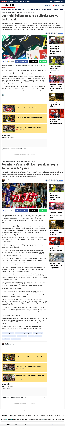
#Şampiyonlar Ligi (38, 333)
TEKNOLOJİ (50, 9)
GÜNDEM (14, 9)
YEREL (19, 9)
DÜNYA (28, 9)
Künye (10, 415)
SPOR (23, 9)
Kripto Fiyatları (23, 1)
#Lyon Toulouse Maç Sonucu (9, 336)
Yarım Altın (13, 419)
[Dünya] (56, 257)
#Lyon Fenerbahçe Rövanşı (35, 336)
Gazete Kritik (5, 12)
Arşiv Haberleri (12, 12)
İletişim (62, 1)
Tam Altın (41, 419)
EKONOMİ (8, 9)
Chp (56, 419)
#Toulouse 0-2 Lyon (22, 336)
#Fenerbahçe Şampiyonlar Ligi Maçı (23, 333)
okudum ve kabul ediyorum (14, 148)
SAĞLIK (57, 410)
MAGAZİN (43, 9)
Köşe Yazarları (53, 1)
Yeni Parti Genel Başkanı (33, 419)
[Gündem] (56, 40)
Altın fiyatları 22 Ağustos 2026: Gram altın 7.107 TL (56, 104)
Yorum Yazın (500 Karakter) (8, 137)
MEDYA (56, 9)
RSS (9, 424)
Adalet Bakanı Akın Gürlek (48, 419)
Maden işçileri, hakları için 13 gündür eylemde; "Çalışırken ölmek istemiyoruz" (55, 49)
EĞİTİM (53, 410)
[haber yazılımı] (55, 424)
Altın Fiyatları (16, 1)
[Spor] (56, 60)
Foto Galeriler (28, 415)
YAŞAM (33, 9)
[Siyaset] (56, 78)
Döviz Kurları (10, 1)
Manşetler (58, 1)
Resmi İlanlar (57, 415)
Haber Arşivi (29, 1)
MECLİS (38, 9)
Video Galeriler (21, 415)
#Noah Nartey (6, 338)
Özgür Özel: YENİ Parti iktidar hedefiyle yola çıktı (56, 121)
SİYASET (3, 9)
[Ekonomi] (56, 97)
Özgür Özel (3, 419)
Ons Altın (8, 419)
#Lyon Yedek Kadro (16, 338)
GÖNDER (45, 149)
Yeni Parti (19, 419)
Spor (10, 161)
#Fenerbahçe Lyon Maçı (8, 333)
